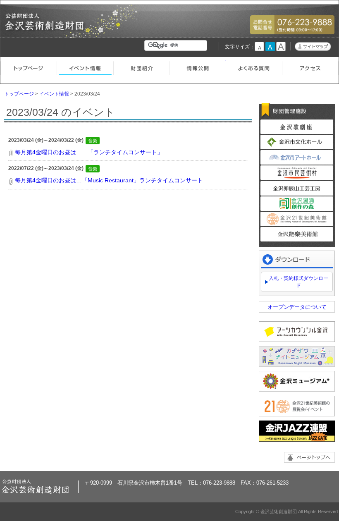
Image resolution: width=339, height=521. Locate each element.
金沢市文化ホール (297, 142)
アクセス (310, 67)
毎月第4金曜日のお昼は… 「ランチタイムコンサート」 (89, 152)
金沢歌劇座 (297, 126)
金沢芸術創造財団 (45, 27)
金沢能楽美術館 (297, 234)
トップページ (28, 67)
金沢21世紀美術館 (297, 219)
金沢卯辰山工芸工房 (297, 188)
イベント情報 (85, 67)
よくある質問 (254, 67)
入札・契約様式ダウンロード (298, 281)
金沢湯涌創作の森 (297, 203)
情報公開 (198, 67)
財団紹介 (141, 67)
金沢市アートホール (297, 157)
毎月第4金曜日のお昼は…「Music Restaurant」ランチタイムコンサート (109, 180)
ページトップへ (309, 457)
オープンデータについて (297, 307)
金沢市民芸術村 (297, 172)
